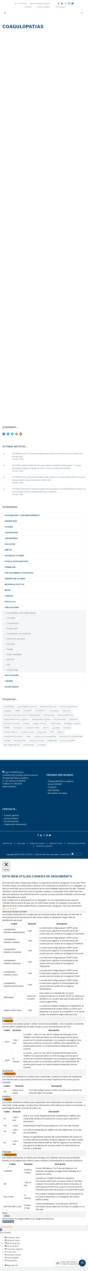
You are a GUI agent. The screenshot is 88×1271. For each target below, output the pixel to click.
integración (42, 732)
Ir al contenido (6, 1227)
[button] (1, 1229)
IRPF (52, 732)
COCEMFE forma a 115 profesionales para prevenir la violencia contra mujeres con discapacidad (47, 455)
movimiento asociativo (13, 736)
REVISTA (10, 659)
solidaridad (52, 740)
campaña (7, 710)
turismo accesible (67, 740)
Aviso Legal (21, 843)
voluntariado (28, 745)
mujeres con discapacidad (45, 736)
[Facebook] (58, 3)
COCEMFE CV (40, 710)
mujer (28, 736)
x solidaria (41, 745)
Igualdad (56, 727)
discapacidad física (65, 715)
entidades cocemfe (72, 723)
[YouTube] (72, 3)
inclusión (67, 727)
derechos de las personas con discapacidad (22, 715)
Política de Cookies (55, 843)
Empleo (8, 550)
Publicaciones (12, 607)
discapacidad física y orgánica (16, 719)
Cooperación (11, 533)
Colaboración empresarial (15, 824)
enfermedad (55, 723)
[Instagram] (69, 3)
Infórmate (53, 16)
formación (17, 727)
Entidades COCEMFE (14, 556)
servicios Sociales (36, 740)
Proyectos (10, 602)
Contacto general (11, 815)
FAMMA (7, 727)
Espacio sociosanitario (16, 561)
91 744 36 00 (22, 3)
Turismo (9, 681)
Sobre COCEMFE (55, 784)
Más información (9, 908)
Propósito (52, 787)
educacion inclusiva (12, 723)
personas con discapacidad (70, 736)
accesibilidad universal (26, 706)
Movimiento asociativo (57, 793)
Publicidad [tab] (6, 1152)
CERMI (17, 710)
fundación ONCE (32, 727)
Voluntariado (12, 670)
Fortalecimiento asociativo (19, 573)
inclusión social (27, 732)
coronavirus (11, 538)
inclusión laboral (11, 732)
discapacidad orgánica (41, 719)
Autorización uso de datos (76, 843)
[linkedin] (8, 435)
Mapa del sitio (7, 843)
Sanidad (7, 740)
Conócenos (40, 16)
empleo (26, 723)
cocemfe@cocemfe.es (41, 3)
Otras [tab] (4, 1213)
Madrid (60, 732)
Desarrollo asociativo (16, 639)
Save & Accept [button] (8, 1221)
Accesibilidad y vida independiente (22, 515)
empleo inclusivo (40, 723)
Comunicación (13, 623)
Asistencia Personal (48, 706)
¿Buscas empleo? (43, 7)
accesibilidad (9, 706)
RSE (8, 664)
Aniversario (11, 521)
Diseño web (65, 854)
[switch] (3, 1021)
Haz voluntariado (11, 821)
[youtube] (20, 435)
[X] (65, 3)
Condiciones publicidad (44, 846)
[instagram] (16, 435)
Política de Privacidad (37, 843)
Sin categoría (12, 675)
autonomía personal (68, 706)
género (46, 727)
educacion (73, 719)
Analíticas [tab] (6, 1096)
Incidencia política (14, 584)
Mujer (8, 590)
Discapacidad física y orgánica (60, 781)
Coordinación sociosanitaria (19, 633)
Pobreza (9, 596)
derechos (67, 710)
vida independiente (12, 745)
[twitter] (12, 435)
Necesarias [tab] (7, 911)
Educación (10, 544)
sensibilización (20, 740)
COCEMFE (9, 527)
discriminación (60, 719)
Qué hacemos (66, 16)
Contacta (28, 7)
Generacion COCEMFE (15, 579)
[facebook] (3, 435)
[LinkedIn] (62, 3)
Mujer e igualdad (14, 654)
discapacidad (48, 715)
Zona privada (60, 7)
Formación (10, 567)
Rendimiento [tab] (7, 1071)
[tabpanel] (44, 965)
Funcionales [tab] (7, 1018)
